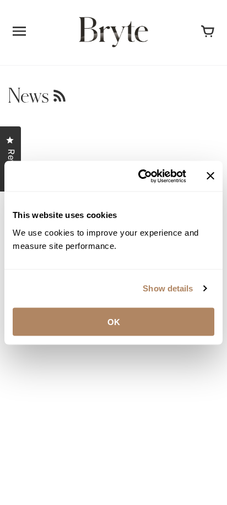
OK (113, 321)
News (30, 96)
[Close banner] (210, 176)
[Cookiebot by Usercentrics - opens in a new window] (140, 176)
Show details (168, 288)
